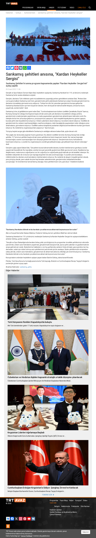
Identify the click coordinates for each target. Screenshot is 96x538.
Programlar (54, 500)
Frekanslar (75, 506)
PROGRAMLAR (27, 8)
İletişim (57, 506)
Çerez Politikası (55, 514)
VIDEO (72, 8)
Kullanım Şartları (56, 510)
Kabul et (86, 532)
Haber (71, 500)
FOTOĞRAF (62, 8)
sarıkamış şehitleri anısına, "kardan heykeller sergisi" (60, 13)
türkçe (18, 13)
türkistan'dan (29, 13)
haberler (9, 13)
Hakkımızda (65, 506)
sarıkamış (23, 267)
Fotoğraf (78, 500)
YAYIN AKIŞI (41, 8)
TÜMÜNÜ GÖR (47, 495)
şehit (29, 267)
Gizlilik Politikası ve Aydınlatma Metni (63, 512)
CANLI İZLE (82, 8)
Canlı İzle (53, 503)
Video (85, 500)
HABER (51, 8)
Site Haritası (85, 506)
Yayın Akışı (64, 500)
